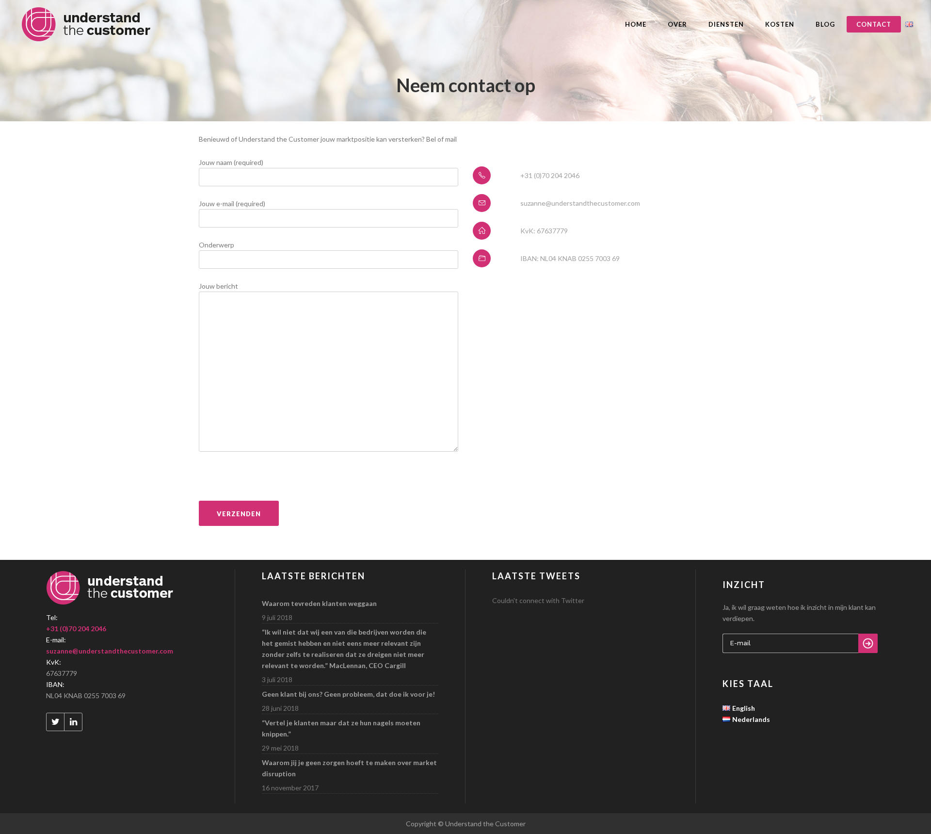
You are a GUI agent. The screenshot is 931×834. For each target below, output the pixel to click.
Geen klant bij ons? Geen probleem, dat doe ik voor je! (348, 694)
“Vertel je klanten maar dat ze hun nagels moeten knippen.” (341, 728)
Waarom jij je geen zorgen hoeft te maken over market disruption (349, 768)
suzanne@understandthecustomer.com (109, 651)
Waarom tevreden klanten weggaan (319, 603)
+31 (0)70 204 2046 (76, 628)
